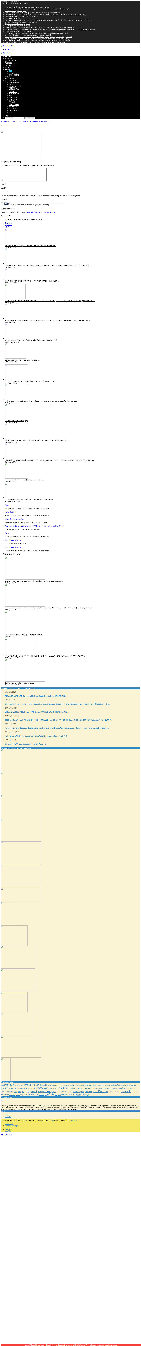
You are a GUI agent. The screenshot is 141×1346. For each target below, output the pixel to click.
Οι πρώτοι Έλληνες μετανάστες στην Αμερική (22, 360)
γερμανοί (6, 1087)
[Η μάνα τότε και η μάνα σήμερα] (16, 419)
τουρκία (58, 1095)
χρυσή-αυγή (83, 1094)
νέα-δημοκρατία (39, 1091)
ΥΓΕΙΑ (7, 69)
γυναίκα (15, 1088)
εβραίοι (50, 1088)
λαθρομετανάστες (7, 1092)
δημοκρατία (30, 1088)
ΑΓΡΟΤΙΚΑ (13, 88)
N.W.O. (7, 77)
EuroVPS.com (72, 1120)
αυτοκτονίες (100, 1085)
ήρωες (16, 1085)
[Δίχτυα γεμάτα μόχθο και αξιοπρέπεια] (25, 681)
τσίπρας (64, 1094)
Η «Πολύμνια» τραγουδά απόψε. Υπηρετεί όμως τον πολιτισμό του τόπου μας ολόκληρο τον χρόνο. (38, 9)
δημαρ (22, 1088)
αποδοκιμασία (78, 1085)
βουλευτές (131, 1085)
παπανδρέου (78, 1091)
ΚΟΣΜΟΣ (12, 84)
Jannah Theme (30, 1345)
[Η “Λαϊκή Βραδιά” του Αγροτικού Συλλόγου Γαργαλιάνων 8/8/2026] (16, 379)
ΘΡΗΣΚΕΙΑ (13, 97)
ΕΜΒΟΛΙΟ (13, 73)
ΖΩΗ (11, 95)
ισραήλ (109, 1088)
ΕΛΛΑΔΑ (8, 62)
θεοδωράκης (100, 1088)
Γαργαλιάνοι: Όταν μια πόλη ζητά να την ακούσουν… (22, 16)
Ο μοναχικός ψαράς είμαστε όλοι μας (17, 26)
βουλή (123, 1085)
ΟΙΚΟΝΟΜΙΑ (14, 82)
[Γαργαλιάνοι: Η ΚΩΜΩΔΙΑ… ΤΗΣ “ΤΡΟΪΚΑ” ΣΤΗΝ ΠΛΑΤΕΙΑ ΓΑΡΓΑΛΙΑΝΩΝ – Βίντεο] (14, 945)
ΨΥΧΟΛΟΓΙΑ (10, 79)
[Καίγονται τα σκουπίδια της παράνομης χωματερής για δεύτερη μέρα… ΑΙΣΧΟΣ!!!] (16, 1035)
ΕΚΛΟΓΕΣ (13, 92)
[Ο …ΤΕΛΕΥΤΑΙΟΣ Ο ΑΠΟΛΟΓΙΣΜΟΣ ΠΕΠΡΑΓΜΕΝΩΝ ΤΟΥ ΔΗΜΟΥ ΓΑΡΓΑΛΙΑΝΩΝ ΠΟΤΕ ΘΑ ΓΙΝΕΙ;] (6, 1080)
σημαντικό (33, 1094)
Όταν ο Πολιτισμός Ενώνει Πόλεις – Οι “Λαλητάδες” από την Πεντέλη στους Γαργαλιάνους (35, 42)
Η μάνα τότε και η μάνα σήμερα (15, 11)
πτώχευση (5, 1094)
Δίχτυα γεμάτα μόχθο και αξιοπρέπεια (17, 24)
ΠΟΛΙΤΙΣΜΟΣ (14, 110)
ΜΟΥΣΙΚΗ (13, 99)
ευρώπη (75, 1088)
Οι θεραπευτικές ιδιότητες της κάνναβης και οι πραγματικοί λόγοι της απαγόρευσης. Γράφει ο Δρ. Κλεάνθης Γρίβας (48, 265)
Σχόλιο (4, 180)
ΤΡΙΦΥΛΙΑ (8, 58)
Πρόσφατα (8, 225)
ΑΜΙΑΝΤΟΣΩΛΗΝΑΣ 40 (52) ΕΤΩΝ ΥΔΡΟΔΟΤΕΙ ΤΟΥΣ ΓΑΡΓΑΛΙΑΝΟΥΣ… (30, 246)
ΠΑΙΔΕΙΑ (12, 103)
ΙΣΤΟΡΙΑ (12, 101)
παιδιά (64, 1092)
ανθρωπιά (70, 1085)
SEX (10, 112)
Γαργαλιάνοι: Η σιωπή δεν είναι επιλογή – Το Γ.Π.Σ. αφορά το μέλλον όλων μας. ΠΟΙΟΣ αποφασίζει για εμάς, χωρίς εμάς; (45, 14)
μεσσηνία (28, 1092)
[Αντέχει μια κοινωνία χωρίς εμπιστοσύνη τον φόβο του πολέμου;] (16, 498)
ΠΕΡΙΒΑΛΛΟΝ (10, 64)
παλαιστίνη (69, 1092)
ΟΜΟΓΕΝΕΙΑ (14, 105)
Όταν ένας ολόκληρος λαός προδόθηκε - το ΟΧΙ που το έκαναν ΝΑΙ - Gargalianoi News (34, 526)
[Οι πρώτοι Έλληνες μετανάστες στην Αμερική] (15, 358)
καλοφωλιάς (114, 1088)
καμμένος (122, 1088)
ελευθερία (63, 1087)
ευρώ (71, 1088)
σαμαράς (23, 1094)
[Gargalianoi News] (7, 46)
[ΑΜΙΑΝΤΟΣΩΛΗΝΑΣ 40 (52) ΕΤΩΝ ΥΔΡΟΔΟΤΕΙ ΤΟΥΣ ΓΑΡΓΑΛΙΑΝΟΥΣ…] (16, 244)
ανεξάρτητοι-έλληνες (51, 1085)
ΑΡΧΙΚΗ (8, 56)
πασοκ (88, 1091)
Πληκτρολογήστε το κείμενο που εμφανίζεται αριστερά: (29, 205)
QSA (52, 1120)
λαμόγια (19, 1091)
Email (3, 188)
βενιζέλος (116, 1085)
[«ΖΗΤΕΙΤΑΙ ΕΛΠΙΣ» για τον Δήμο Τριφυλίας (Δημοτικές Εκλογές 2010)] (16, 338)
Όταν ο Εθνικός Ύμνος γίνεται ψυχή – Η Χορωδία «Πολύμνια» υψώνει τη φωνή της (32, 13)
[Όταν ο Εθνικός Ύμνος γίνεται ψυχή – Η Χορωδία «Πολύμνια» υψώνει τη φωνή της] (16, 438)
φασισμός (73, 1094)
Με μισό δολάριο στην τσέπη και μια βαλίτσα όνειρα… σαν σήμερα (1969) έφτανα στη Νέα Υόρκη (37, 40)
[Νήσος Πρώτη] (6, 53)
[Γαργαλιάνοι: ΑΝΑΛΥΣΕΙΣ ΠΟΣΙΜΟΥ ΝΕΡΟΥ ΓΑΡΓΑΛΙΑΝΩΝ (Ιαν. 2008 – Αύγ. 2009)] (18, 991)
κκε (127, 1088)
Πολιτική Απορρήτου (12, 1126)
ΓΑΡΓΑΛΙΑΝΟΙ (10, 60)
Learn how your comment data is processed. (40, 212)
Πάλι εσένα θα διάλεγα (12, 18)
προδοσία (126, 1091)
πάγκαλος (59, 1091)
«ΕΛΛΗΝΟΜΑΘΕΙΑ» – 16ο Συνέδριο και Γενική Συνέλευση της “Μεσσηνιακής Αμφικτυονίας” (37, 33)
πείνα (105, 1091)
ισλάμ (105, 1088)
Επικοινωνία (9, 1124)
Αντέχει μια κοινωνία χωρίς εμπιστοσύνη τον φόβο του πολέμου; (29, 500)
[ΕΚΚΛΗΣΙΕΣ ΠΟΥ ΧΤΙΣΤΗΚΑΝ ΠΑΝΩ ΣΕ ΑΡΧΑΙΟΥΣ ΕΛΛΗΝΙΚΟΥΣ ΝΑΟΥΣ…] (16, 279)
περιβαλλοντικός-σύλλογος (114, 1091)
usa (2, 1085)
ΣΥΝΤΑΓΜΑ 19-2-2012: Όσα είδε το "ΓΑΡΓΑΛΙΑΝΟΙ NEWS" (27, 121)
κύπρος (132, 1088)
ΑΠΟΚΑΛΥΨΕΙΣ (15, 86)
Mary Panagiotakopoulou (13, 540)
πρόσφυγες (134, 1091)
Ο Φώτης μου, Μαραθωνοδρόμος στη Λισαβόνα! (21, 22)
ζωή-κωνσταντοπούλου (86, 1088)
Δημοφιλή (8, 223)
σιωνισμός (43, 1095)
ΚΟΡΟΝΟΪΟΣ (14, 75)
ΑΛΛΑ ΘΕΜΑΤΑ (11, 80)
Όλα (10, 71)
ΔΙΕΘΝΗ (8, 67)
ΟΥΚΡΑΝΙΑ (13, 108)
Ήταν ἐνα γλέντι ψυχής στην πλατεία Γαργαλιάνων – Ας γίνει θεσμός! (28, 35)
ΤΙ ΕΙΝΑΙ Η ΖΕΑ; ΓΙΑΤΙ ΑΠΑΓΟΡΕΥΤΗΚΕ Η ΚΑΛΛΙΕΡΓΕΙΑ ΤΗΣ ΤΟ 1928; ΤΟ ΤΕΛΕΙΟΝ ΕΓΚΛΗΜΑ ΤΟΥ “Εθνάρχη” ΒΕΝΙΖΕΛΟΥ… (50, 301)
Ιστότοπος (4, 192)
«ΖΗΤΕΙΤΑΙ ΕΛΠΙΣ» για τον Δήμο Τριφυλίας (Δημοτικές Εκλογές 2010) (31, 340)
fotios (7, 505)
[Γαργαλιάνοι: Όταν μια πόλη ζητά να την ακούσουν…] (16, 478)
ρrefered (12, 1095)
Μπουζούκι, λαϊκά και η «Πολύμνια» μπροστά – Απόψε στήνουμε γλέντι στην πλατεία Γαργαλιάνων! (38, 37)
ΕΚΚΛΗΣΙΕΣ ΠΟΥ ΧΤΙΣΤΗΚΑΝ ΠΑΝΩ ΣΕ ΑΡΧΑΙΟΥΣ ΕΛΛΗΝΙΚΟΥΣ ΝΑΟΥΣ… (32, 281)
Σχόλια (7, 227)
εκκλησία (55, 1088)
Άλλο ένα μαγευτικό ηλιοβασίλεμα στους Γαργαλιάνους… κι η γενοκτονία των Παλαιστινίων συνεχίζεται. (40, 27)
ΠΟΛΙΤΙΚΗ (9, 66)
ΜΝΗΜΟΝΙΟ (14, 93)
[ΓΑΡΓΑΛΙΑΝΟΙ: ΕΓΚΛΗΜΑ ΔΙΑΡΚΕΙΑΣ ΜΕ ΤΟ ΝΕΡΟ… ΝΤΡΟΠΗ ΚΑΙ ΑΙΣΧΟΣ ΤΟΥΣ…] (21, 901)
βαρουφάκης (109, 1085)
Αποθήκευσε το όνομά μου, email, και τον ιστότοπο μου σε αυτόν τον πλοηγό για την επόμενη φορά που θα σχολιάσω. (42, 196)
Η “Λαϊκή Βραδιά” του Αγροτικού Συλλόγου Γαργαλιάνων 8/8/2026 (27, 7)
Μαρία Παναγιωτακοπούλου (14, 519)
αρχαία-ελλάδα (89, 1084)
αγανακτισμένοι (33, 1084)
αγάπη (21, 1085)
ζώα (96, 1088)
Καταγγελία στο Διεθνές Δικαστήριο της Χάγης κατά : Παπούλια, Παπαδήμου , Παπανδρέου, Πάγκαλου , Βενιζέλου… (48, 320)
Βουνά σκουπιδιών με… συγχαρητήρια (18, 31)
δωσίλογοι (42, 1087)
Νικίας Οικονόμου (11, 512)
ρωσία (18, 1095)
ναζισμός (52, 1091)
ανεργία (63, 1085)
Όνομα (4, 184)
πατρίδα (97, 1091)
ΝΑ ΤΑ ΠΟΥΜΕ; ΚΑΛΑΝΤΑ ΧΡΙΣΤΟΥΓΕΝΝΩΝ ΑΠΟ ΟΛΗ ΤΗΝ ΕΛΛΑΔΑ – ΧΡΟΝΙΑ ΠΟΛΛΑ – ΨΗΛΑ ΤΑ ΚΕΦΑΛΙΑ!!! (48, 20)
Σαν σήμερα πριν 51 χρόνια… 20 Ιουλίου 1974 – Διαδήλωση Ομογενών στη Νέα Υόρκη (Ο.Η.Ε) (37, 39)
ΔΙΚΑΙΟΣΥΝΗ (14, 90)
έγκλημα (9, 1084)
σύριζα (51, 1094)
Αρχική (3, 121)
